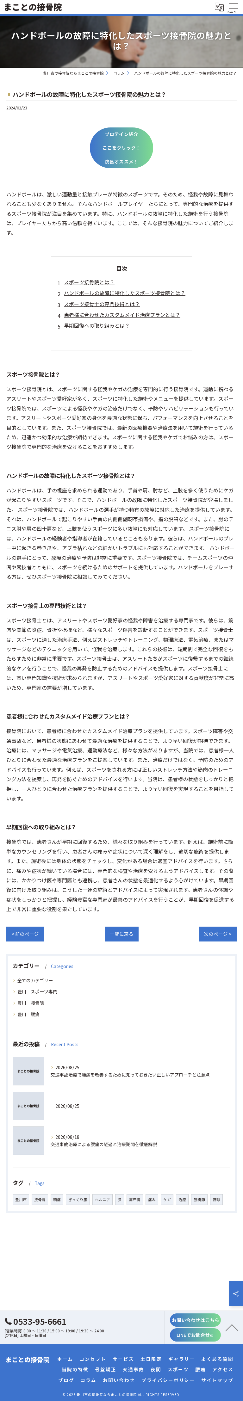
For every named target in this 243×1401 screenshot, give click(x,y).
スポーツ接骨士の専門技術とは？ (102, 304)
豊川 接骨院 (30, 1003)
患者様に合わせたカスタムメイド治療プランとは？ (122, 314)
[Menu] (233, 7)
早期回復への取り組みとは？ (97, 325)
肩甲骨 (134, 1199)
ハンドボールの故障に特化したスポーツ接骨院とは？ (124, 293)
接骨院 (40, 1199)
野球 (216, 1199)
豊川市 (21, 1199)
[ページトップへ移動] (232, 1327)
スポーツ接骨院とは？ (89, 282)
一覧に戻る (122, 933)
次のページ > (218, 933)
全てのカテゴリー (35, 980)
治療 (182, 1199)
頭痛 (57, 1199)
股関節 (199, 1199)
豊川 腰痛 (28, 1014)
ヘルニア (102, 1199)
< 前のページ (25, 933)
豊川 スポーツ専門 (37, 991)
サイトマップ (217, 1380)
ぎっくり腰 (77, 1199)
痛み (152, 1199)
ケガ (167, 1199)
